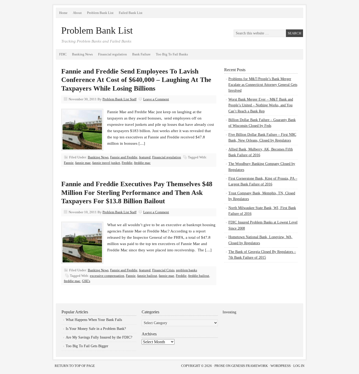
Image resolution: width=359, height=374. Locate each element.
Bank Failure (141, 54)
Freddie (127, 163)
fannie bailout (147, 276)
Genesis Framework (249, 366)
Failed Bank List (130, 13)
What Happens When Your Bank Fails (94, 320)
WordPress (280, 366)
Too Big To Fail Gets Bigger (87, 346)
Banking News (82, 54)
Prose (219, 366)
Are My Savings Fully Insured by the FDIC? (99, 337)
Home (63, 13)
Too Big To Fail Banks (172, 54)
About (77, 13)
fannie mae (83, 163)
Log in (298, 366)
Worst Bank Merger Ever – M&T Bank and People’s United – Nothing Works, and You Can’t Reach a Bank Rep (260, 105)
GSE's (86, 281)
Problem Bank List (100, 13)
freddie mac (142, 163)
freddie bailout (198, 276)
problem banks (186, 270)
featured (145, 157)
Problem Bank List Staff (119, 99)
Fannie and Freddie (123, 157)
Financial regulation (112, 54)
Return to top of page (75, 366)
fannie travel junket (106, 163)
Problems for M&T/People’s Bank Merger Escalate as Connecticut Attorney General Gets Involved (262, 85)
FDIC (63, 54)
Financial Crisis (163, 270)
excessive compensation (107, 276)
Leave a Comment (156, 99)
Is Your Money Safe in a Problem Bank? (96, 329)
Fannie (69, 163)
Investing (229, 312)
